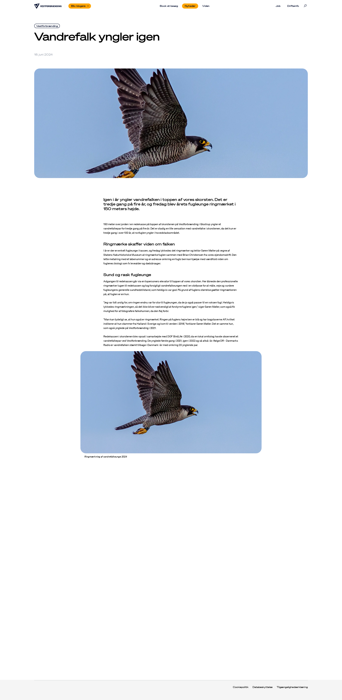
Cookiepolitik (240, 687)
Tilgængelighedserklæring (292, 687)
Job (278, 5)
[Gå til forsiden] (48, 6)
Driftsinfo (293, 5)
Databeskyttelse (262, 687)
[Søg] (305, 6)
